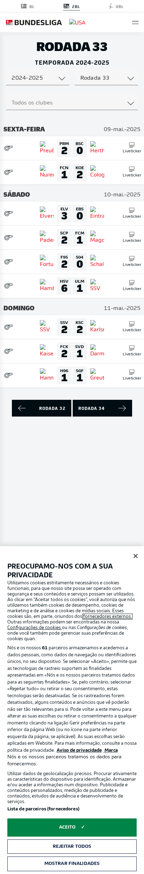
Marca (110, 750)
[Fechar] (135, 556)
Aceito (67, 827)
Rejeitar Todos (72, 846)
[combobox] (38, 78)
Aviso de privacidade (79, 750)
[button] (135, 22)
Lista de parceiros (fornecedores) (43, 809)
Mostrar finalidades (72, 863)
